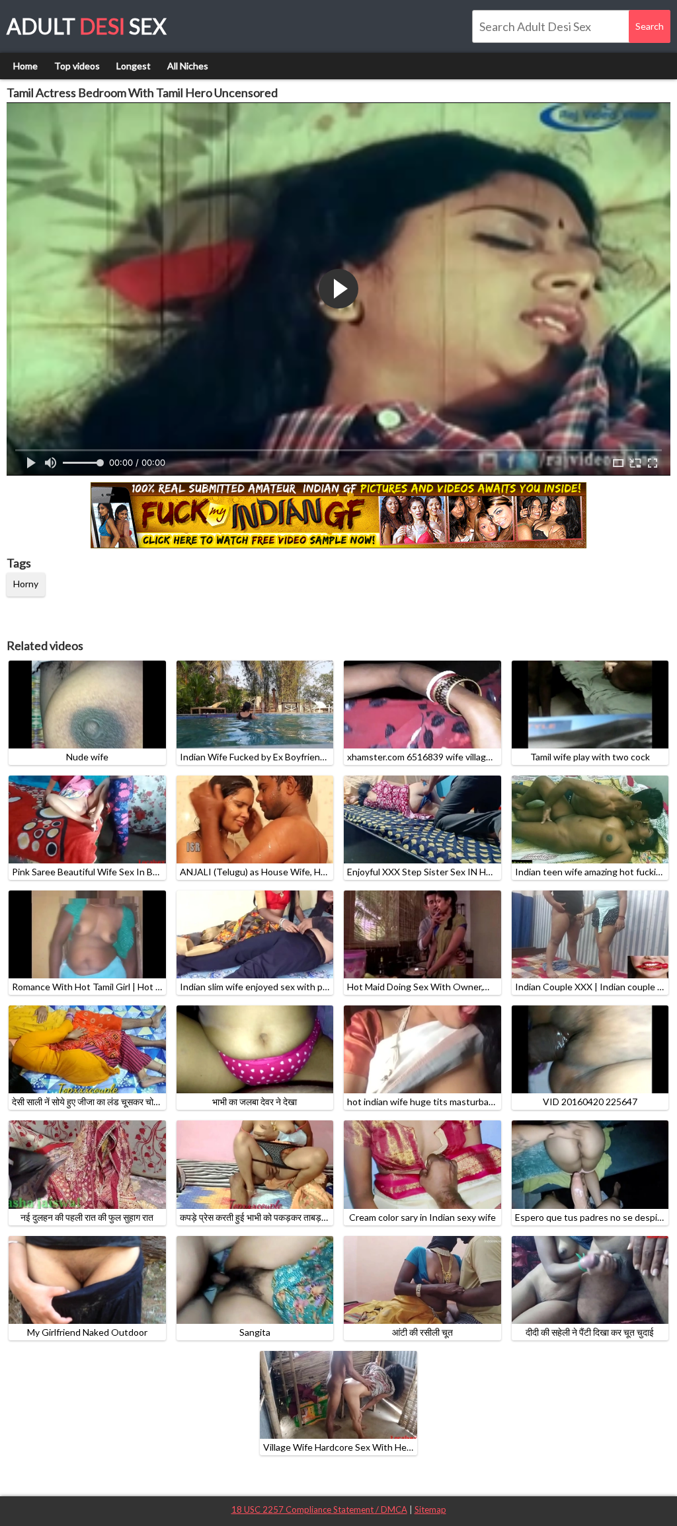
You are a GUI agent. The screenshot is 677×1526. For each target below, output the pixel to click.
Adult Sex (87, 26)
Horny (25, 583)
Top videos (77, 65)
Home (25, 65)
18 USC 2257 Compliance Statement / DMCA (319, 1509)
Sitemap (430, 1509)
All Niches (187, 65)
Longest (133, 65)
